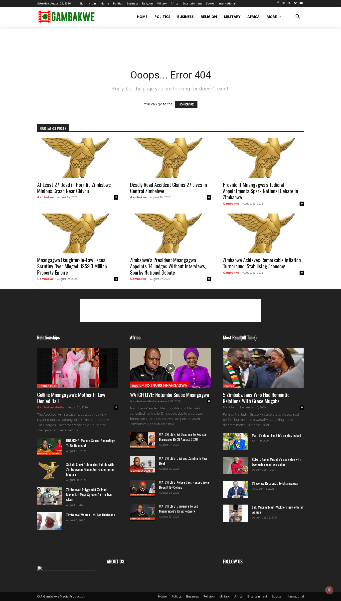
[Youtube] (301, 3)
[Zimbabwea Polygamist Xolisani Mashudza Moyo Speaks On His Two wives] (49, 496)
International (295, 596)
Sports (276, 596)
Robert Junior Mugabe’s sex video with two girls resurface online (276, 461)
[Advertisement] (128, 44)
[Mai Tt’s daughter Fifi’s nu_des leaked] (235, 441)
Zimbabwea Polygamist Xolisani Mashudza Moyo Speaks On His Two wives (89, 494)
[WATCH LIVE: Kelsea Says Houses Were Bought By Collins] (142, 488)
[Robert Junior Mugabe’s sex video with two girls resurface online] (235, 465)
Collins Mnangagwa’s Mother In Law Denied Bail (71, 398)
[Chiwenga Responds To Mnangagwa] (235, 489)
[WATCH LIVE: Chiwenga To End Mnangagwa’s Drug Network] (142, 512)
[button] (298, 17)
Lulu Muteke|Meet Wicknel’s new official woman (277, 509)
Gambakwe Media (50, 407)
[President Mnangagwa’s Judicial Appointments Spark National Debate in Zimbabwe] (263, 158)
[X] (290, 3)
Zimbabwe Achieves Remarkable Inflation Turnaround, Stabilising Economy (262, 263)
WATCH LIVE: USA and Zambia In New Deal (183, 460)
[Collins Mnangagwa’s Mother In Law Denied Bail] (77, 368)
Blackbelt (230, 407)
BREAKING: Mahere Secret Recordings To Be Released (90, 443)
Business (192, 596)
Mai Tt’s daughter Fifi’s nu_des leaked (276, 435)
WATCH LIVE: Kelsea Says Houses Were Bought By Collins (184, 484)
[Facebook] (278, 3)
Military (224, 596)
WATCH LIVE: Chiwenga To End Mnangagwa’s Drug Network (178, 508)
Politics (229, 386)
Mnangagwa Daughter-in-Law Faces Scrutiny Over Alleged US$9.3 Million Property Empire (72, 266)
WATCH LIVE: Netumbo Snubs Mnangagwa (169, 394)
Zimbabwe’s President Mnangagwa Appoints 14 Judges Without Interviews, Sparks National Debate (168, 266)
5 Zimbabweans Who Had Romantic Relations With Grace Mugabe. (256, 398)
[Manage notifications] (329, 590)
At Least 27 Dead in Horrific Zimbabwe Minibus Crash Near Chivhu (74, 188)
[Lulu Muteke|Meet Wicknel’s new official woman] (235, 513)
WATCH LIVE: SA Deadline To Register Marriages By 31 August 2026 (183, 437)
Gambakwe (45, 197)
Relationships (48, 386)
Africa (135, 386)
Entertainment (257, 596)
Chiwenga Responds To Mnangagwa (275, 483)
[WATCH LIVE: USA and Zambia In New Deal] (142, 464)
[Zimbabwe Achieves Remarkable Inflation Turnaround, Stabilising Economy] (263, 233)
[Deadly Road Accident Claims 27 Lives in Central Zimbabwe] (170, 158)
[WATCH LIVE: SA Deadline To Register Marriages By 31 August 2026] (142, 440)
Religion (209, 596)
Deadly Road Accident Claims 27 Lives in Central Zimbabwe (168, 188)
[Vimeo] (295, 3)
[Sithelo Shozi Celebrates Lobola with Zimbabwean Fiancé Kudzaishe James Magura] (49, 470)
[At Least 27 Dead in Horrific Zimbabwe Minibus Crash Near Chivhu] (77, 158)
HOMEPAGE (186, 104)
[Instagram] (284, 3)
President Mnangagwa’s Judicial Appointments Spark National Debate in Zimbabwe (260, 191)
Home (162, 596)
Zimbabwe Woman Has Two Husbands (90, 514)
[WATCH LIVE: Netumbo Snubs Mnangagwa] (170, 368)
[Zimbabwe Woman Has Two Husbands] (49, 521)
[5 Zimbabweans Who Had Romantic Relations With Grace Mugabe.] (263, 368)
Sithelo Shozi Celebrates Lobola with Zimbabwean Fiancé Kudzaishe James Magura (90, 469)
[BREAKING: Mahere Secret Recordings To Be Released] (49, 446)
